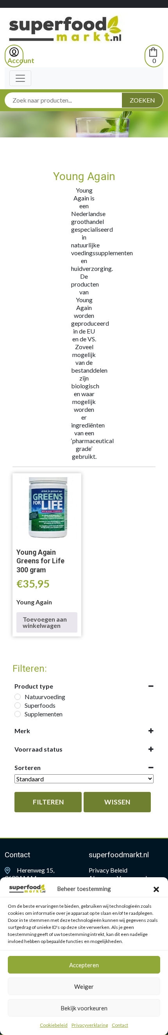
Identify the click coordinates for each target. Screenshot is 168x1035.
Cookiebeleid (54, 1025)
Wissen (117, 802)
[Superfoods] (17, 705)
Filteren (48, 802)
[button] (156, 889)
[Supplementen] (17, 714)
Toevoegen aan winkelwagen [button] (45, 622)
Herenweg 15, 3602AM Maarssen (31, 874)
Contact (120, 1025)
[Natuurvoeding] (17, 697)
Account (20, 60)
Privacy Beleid (108, 870)
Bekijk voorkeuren (84, 1008)
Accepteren (84, 964)
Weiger (84, 986)
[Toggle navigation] (20, 78)
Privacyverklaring (89, 1025)
